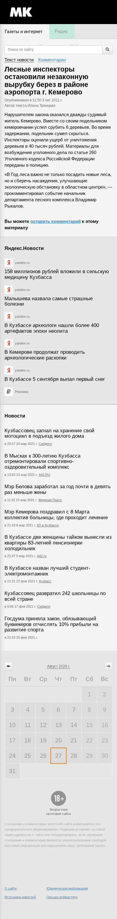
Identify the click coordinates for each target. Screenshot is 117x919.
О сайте (10, 888)
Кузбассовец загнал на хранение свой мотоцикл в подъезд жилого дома (49, 433)
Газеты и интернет (24, 31)
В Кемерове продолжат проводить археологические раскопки (44, 355)
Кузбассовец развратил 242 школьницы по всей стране (55, 596)
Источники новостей (20, 897)
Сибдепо (45, 444)
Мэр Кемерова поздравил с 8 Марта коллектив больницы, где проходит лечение (56, 514)
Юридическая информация (67, 888)
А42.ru (41, 556)
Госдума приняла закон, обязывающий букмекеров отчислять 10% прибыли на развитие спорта (51, 624)
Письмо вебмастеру (62, 897)
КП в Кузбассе (48, 525)
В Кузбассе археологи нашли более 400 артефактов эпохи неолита (51, 328)
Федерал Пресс (50, 500)
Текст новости (19, 59)
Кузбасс (45, 581)
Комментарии (52, 59)
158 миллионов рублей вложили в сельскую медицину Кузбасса (56, 274)
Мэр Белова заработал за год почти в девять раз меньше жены (57, 489)
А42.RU (44, 474)
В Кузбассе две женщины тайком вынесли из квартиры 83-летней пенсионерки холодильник (58, 542)
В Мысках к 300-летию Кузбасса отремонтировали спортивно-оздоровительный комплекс (42, 461)
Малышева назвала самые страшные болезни (48, 301)
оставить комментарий (55, 221)
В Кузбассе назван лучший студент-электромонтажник (47, 571)
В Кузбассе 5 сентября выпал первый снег (54, 379)
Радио (61, 31)
